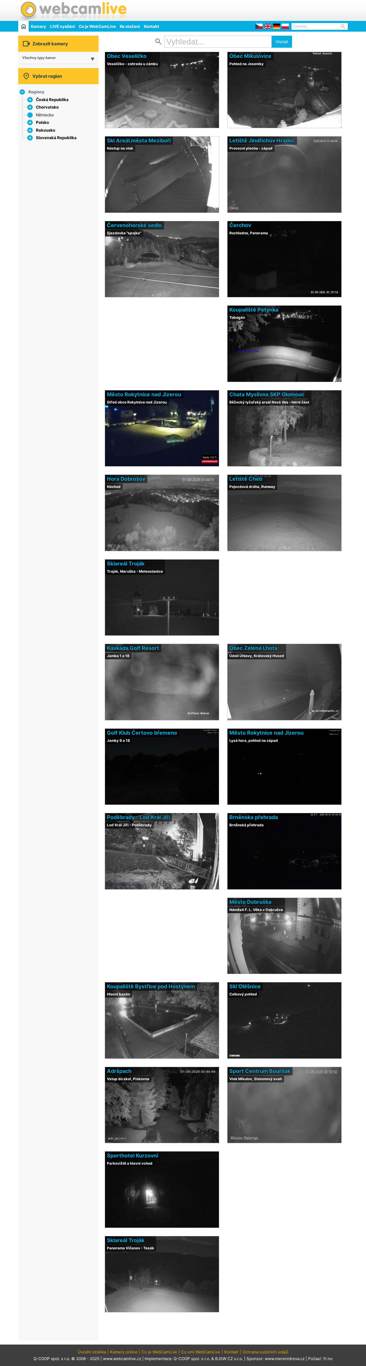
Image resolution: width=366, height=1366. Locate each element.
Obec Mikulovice (250, 56)
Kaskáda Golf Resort (133, 648)
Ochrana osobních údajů (265, 1351)
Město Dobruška (250, 902)
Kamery (38, 26)
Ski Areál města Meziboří (139, 140)
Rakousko (45, 130)
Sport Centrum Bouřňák (259, 1071)
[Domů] (23, 26)
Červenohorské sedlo (134, 225)
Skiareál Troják (125, 563)
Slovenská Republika (56, 137)
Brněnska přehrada (253, 817)
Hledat (282, 41)
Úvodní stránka (92, 1351)
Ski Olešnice (245, 986)
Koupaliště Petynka (253, 309)
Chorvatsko (47, 107)
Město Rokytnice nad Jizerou (144, 394)
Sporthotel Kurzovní (132, 1155)
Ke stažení (130, 26)
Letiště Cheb (245, 479)
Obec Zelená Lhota (253, 648)
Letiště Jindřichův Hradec (262, 140)
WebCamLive (73, 10)
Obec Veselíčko (127, 56)
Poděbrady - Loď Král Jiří (138, 817)
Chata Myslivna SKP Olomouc (266, 394)
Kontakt (151, 26)
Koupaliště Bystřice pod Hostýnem (151, 986)
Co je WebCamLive (97, 26)
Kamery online (123, 1351)
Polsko (42, 122)
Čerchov (240, 225)
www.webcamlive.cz (122, 1358)
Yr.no (328, 1358)
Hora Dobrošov (126, 479)
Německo (45, 114)
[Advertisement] (285, 10)
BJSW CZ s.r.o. (229, 1358)
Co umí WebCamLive (200, 1351)
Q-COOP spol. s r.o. (192, 1358)
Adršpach (119, 1071)
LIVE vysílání (62, 26)
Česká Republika (52, 99)
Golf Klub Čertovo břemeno (142, 733)
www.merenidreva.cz (285, 1358)
